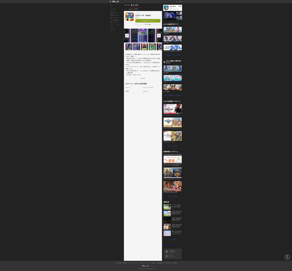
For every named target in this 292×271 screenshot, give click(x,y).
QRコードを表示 (148, 24)
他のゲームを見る (172, 145)
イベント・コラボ (114, 25)
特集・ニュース (114, 22)
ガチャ (111, 27)
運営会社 (175, 263)
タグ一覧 (112, 29)
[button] (159, 36)
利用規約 (125, 263)
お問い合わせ (168, 263)
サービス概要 (118, 263)
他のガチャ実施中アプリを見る (172, 95)
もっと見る (172, 239)
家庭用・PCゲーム (114, 15)
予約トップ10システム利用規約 (148, 263)
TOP (111, 5)
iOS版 (128, 5)
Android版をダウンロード (147, 20)
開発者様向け (160, 263)
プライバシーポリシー (133, 263)
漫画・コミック (114, 17)
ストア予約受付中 (114, 20)
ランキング (113, 8)
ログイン (180, 1)
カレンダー (113, 10)
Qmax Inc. (137, 17)
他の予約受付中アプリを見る (172, 55)
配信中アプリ (113, 13)
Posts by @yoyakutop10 (169, 244)
